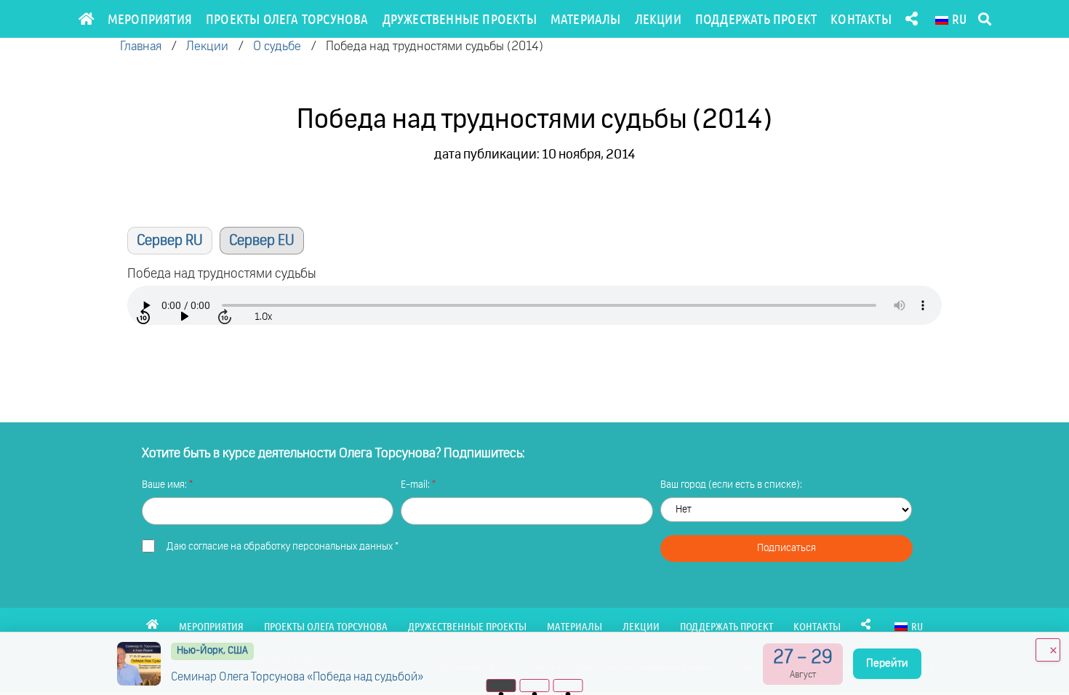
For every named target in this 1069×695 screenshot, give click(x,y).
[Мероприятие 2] (535, 685)
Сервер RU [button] (170, 240)
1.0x (263, 317)
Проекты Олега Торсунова (287, 18)
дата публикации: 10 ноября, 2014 (535, 154)
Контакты (861, 18)
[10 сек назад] (145, 317)
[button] (984, 19)
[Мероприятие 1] (501, 685)
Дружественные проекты (460, 18)
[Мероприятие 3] (568, 685)
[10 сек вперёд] (226, 317)
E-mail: (416, 485)
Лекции (658, 18)
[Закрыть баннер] (1048, 650)
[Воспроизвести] (185, 317)
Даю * (283, 547)
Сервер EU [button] (262, 240)
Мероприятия (150, 18)
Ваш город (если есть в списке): (731, 485)
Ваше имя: (165, 485)
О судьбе (277, 47)
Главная (140, 47)
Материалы (585, 18)
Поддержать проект (756, 18)
